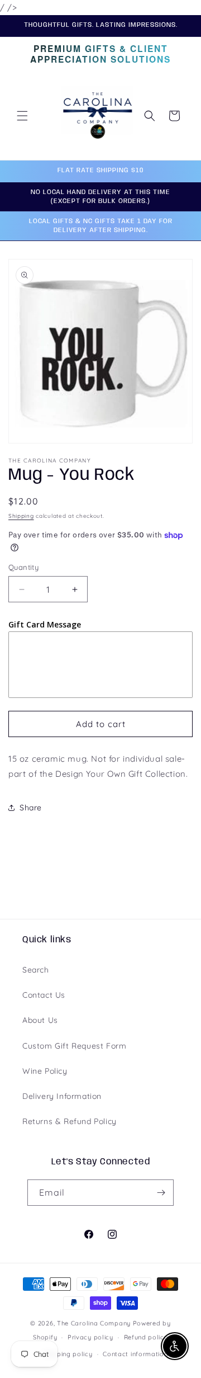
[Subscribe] (161, 1192)
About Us (40, 1020)
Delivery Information (62, 1096)
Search (35, 970)
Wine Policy (45, 1071)
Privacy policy (90, 1337)
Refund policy (146, 1337)
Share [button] (31, 808)
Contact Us (43, 995)
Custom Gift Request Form (74, 1046)
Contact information (135, 1354)
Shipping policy (68, 1354)
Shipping (21, 516)
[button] (22, 115)
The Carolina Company (95, 1323)
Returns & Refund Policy (69, 1121)
